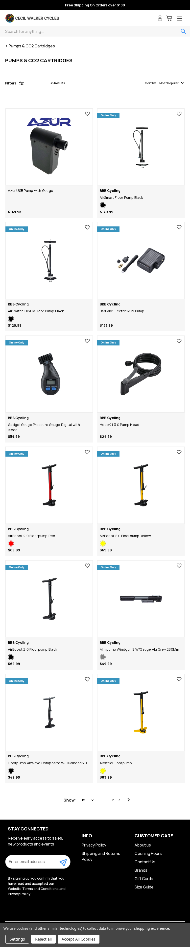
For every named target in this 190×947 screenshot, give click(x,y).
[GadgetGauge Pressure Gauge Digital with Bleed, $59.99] (49, 374)
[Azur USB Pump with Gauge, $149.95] (49, 146)
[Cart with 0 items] (169, 19)
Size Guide (144, 887)
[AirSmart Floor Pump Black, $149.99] (141, 146)
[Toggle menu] (180, 18)
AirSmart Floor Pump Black (121, 197)
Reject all (43, 939)
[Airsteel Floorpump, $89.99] (141, 712)
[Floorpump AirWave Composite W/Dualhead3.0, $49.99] (49, 712)
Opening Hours (148, 853)
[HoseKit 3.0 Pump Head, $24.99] (141, 374)
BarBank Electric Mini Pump (122, 311)
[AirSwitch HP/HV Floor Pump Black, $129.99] (49, 260)
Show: (70, 800)
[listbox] (88, 800)
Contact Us (145, 862)
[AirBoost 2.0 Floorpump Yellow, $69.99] (141, 485)
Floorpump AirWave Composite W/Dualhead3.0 (47, 763)
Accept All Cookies (78, 939)
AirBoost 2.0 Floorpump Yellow (125, 535)
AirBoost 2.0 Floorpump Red (31, 535)
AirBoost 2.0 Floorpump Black (32, 649)
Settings (17, 939)
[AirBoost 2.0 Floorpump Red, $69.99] (49, 485)
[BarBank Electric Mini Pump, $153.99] (141, 260)
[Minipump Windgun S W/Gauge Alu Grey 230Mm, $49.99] (141, 598)
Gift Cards (144, 878)
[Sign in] (160, 18)
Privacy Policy (94, 845)
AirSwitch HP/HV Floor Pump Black (36, 311)
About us (143, 845)
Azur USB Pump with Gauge (30, 190)
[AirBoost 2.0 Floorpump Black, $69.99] (49, 598)
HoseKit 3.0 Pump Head (119, 424)
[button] (164, 83)
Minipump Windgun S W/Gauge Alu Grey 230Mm (139, 649)
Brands (141, 870)
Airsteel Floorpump (116, 763)
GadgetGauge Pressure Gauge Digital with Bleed (44, 427)
